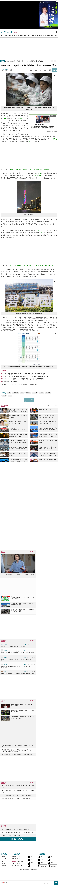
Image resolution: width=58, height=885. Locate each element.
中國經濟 (19, 118)
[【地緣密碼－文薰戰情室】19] (48, 15)
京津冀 (41, 233)
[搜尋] (56, 32)
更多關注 (42, 854)
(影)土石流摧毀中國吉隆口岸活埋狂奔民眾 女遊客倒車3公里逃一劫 (18, 447)
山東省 (35, 175)
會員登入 (14, 865)
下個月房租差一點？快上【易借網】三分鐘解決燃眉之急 (47, 447)
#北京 (10, 395)
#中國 (3, 392)
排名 (30, 141)
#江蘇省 (35, 392)
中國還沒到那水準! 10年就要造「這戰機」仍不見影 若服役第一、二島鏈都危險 (47, 454)
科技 (36, 35)
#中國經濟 (15, 392)
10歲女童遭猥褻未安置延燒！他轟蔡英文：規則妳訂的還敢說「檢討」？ (31, 265)
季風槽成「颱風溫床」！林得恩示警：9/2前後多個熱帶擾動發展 (29, 169)
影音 (56, 35)
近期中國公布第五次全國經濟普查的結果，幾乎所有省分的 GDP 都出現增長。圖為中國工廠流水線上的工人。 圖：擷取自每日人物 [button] (29, 108)
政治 (2, 35)
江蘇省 (38, 173)
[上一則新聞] (52, 61)
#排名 (22, 392)
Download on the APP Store (52, 865)
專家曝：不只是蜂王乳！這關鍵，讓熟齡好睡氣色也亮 (18, 422)
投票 (3, 861)
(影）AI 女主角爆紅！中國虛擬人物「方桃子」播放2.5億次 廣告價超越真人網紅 (18, 410)
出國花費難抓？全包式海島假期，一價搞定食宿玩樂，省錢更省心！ (48, 422)
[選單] (1, 32)
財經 (9, 35)
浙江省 (41, 175)
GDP (5, 118)
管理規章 (19, 863)
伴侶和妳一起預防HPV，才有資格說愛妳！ (48, 441)
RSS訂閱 (19, 856)
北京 (39, 230)
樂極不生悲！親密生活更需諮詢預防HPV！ (18, 454)
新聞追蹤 (4, 865)
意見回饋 (14, 863)
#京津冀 (4, 395)
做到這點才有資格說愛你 (45, 409)
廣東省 (54, 139)
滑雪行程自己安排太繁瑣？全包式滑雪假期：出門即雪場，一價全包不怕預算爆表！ (18, 442)
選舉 (52, 35)
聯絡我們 (14, 858)
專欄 (48, 35)
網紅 (29, 35)
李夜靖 (6, 69)
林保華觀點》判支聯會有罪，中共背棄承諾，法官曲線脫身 (18, 435)
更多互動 (4, 854)
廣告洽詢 (19, 865)
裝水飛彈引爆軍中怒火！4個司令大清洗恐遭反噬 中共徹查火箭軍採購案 (18, 429)
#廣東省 (28, 392)
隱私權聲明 (20, 861)
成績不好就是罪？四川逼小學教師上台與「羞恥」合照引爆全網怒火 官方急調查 (48, 435)
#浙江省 (48, 392)
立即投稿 (14, 861)
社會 (13, 35)
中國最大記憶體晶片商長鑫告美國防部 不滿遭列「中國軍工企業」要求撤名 (18, 460)
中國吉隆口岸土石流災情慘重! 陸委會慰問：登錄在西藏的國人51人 (48, 416)
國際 (6, 35)
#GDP (9, 392)
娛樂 (25, 35)
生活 (21, 35)
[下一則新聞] (55, 61)
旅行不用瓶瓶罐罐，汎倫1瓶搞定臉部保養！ (18, 416)
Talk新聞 (4, 858)
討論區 (3, 856)
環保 (44, 35)
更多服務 (17, 854)
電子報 (3, 863)
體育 (33, 35)
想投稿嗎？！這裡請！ (18, 839)
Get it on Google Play (42, 865)
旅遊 (40, 35)
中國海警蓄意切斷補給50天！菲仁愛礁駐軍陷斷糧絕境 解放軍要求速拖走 (48, 429)
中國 (17, 35)
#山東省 (41, 392)
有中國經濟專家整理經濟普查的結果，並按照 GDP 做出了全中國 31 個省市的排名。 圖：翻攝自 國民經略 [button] (29, 366)
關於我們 (14, 856)
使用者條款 (20, 858)
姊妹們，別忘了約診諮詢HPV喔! (47, 459)
